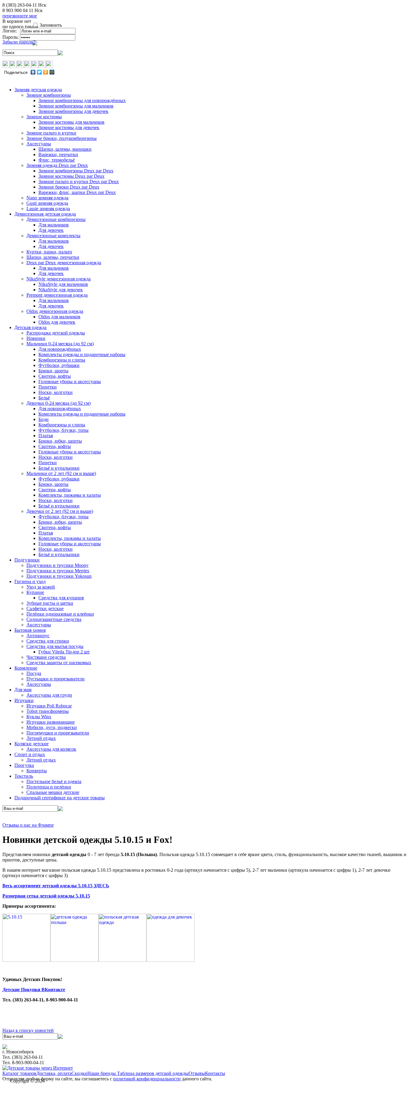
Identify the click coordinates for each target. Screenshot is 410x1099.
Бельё (44, 397)
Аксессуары (38, 143)
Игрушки (24, 700)
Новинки (35, 338)
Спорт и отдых (29, 754)
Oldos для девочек (56, 322)
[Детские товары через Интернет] (37, 1067)
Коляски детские (31, 743)
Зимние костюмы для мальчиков (71, 122)
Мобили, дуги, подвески (51, 727)
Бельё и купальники (59, 468)
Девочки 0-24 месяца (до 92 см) (58, 403)
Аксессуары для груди (49, 695)
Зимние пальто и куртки (51, 132)
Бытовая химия (30, 630)
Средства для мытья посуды (54, 646)
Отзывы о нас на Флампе (28, 825)
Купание (35, 592)
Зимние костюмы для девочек (68, 127)
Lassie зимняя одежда (48, 208)
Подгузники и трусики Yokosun (59, 576)
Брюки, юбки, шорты (60, 441)
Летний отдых (41, 738)
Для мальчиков (53, 224)
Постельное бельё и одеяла (53, 781)
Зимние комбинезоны (48, 95)
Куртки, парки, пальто (49, 251)
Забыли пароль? (18, 41)
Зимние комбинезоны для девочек (73, 111)
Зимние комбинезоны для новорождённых (82, 100)
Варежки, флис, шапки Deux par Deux (77, 192)
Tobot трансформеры (47, 711)
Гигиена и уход (30, 581)
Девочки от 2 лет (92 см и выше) (59, 511)
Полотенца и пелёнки (48, 786)
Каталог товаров (19, 1073)
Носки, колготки (55, 392)
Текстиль (23, 776)
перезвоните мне (19, 15)
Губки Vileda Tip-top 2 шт (64, 651)
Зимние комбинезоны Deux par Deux (75, 170)
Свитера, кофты (54, 376)
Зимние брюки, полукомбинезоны (61, 138)
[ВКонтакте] (33, 72)
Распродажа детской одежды (55, 332)
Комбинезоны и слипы (61, 359)
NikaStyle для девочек (60, 289)
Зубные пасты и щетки (49, 603)
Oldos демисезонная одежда (54, 311)
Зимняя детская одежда (38, 89)
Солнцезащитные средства (53, 619)
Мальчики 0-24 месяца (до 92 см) (60, 343)
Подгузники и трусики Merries (57, 570)
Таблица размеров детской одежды (152, 1073)
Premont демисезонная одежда (57, 295)
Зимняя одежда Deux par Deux (57, 165)
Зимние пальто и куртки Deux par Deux (78, 181)
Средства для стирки (47, 640)
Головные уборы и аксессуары (69, 381)
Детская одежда (30, 327)
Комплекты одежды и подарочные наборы (81, 354)
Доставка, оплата (53, 1073)
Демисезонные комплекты (53, 235)
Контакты (215, 1073)
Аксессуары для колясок (51, 749)
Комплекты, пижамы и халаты (69, 495)
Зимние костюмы (44, 116)
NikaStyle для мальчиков (63, 284)
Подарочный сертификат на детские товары (59, 797)
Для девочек (51, 230)
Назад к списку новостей (28, 1030)
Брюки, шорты (53, 370)
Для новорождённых (59, 349)
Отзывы (196, 1073)
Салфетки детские (45, 608)
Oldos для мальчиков (59, 316)
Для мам (23, 689)
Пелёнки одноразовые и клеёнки (60, 613)
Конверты (36, 770)
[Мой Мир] (52, 72)
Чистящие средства (46, 657)
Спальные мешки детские (52, 792)
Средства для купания (61, 597)
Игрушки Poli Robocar (49, 705)
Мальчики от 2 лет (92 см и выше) (61, 473)
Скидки (79, 1073)
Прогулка (24, 765)
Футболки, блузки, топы (63, 430)
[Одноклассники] (46, 72)
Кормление (25, 668)
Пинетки (47, 386)
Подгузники (27, 559)
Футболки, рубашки (59, 365)
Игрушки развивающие (50, 722)
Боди (43, 419)
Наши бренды (102, 1073)
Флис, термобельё (56, 159)
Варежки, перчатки (58, 154)
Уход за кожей (40, 586)
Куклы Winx (38, 716)
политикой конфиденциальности (147, 1078)
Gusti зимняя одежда (47, 203)
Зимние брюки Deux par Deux (68, 186)
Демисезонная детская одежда (45, 213)
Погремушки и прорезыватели (57, 732)
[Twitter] (39, 72)
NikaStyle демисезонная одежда (58, 278)
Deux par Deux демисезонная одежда (63, 262)
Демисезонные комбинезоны (56, 219)
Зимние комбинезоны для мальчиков (75, 105)
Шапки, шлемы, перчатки (52, 257)
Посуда (33, 673)
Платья (45, 435)
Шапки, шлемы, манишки (65, 149)
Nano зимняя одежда (47, 197)
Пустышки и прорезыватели (55, 678)
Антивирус (38, 635)
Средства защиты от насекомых (58, 662)
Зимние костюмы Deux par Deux (71, 176)
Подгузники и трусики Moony (57, 565)
